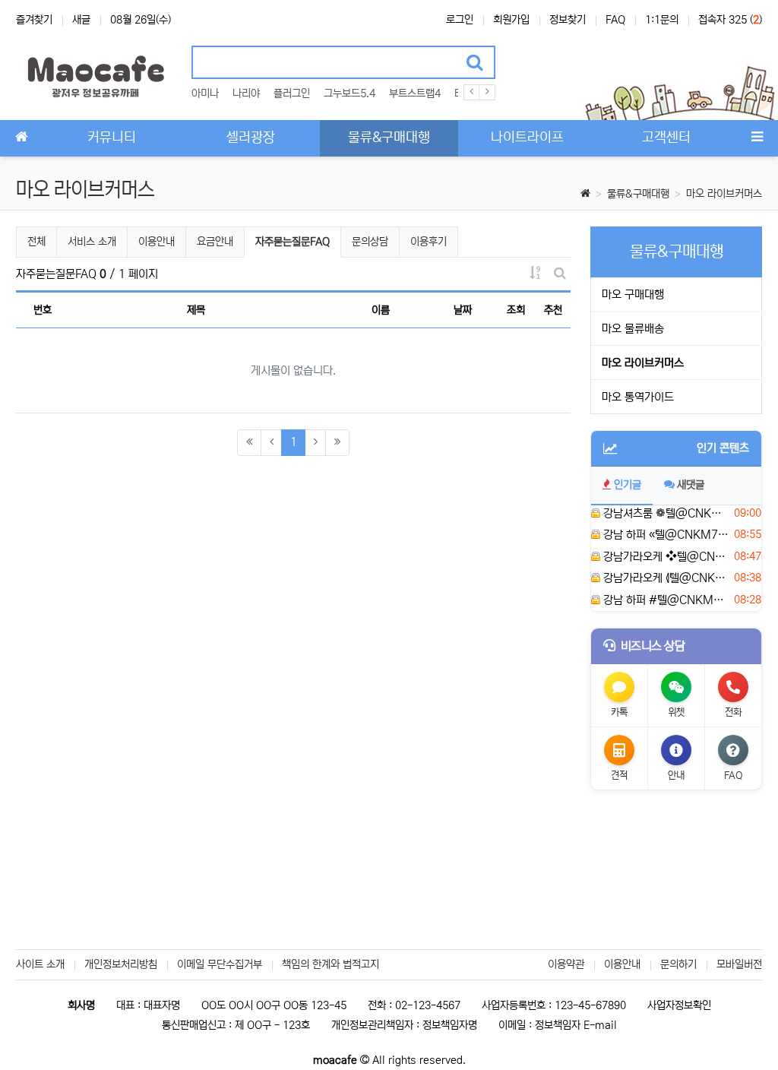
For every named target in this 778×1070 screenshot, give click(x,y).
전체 (36, 242)
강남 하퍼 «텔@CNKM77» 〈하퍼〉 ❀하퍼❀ (664, 534)
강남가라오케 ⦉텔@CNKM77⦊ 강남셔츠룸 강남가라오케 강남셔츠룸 (664, 577)
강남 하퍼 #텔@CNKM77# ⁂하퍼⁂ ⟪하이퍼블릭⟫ (664, 600)
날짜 (463, 310)
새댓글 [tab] (690, 485)
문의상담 (370, 242)
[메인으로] (21, 138)
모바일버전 (739, 964)
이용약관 (566, 964)
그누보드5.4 (349, 93)
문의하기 (678, 964)
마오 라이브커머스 (724, 194)
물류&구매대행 (638, 194)
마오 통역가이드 (638, 397)
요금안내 (215, 242)
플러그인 (292, 93)
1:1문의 (661, 20)
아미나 (205, 93)
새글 (81, 20)
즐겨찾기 (34, 20)
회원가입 (511, 20)
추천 (553, 310)
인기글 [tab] (627, 485)
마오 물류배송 (633, 328)
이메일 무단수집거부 (219, 964)
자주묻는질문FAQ (292, 241)
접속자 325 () (730, 20)
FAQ (615, 20)
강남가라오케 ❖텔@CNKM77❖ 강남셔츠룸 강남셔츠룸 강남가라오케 (664, 556)
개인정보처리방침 (120, 964)
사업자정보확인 (679, 1005)
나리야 (246, 93)
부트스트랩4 (415, 93)
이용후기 (428, 242)
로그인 (459, 20)
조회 (516, 310)
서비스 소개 (92, 242)
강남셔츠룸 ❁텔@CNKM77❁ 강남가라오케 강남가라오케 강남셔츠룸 (664, 513)
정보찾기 (567, 20)
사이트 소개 (40, 964)
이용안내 (156, 242)
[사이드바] (756, 138)
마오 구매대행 (633, 294)
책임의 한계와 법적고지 (330, 964)
